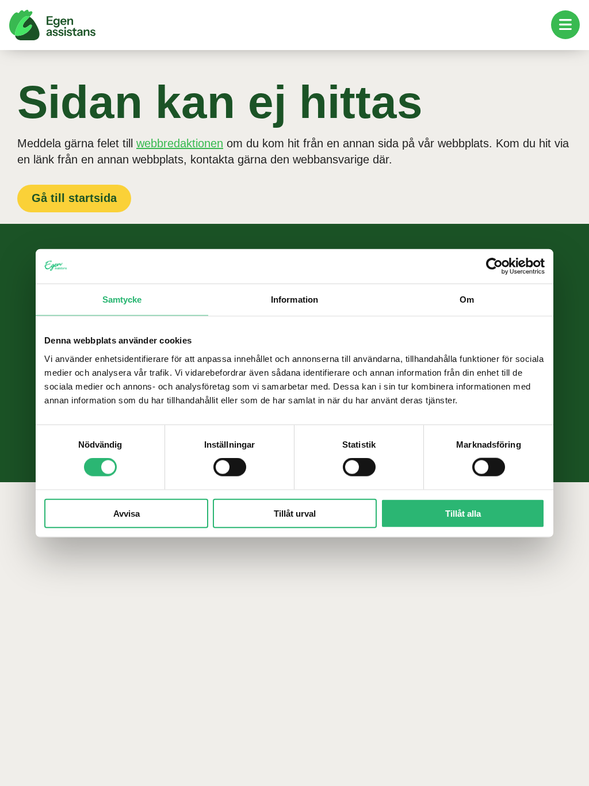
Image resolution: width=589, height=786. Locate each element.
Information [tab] (294, 299)
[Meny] (565, 25)
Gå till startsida (74, 198)
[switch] (229, 467)
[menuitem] (565, 25)
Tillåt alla (463, 513)
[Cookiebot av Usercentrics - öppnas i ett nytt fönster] (494, 266)
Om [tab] (467, 299)
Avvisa (126, 513)
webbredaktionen (179, 143)
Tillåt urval (295, 513)
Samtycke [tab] (122, 299)
